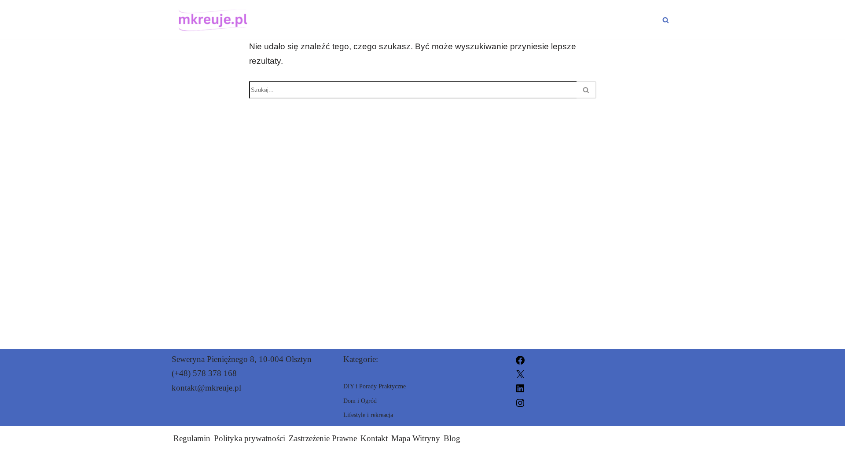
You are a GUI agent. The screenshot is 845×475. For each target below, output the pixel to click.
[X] (520, 373)
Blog (452, 438)
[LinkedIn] (520, 387)
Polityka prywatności (249, 438)
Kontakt (374, 438)
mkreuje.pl (521, 463)
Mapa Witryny (415, 438)
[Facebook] (520, 359)
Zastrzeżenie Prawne (323, 438)
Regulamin (191, 438)
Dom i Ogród (625, 20)
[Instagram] (520, 401)
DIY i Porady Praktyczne (378, 20)
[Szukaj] (665, 20)
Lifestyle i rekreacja (517, 20)
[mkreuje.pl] (211, 20)
